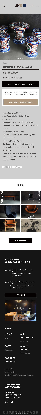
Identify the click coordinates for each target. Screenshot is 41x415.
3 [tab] (22, 58)
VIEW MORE (20, 240)
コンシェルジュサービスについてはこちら (20, 102)
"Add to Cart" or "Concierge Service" (20, 84)
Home (4, 63)
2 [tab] (20, 58)
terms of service (10, 372)
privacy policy (9, 369)
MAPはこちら (20, 295)
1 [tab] (18, 58)
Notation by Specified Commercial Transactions (20, 375)
